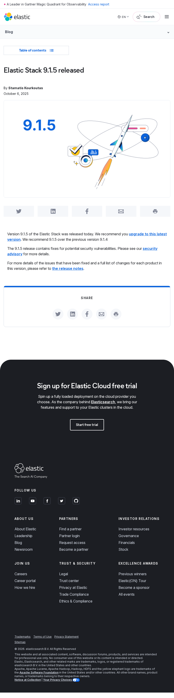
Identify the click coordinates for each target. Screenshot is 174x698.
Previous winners (132, 574)
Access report (98, 4)
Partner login (69, 535)
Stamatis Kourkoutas (25, 88)
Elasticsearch (103, 402)
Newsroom (23, 549)
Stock (123, 549)
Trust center (69, 580)
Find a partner (70, 529)
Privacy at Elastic (73, 587)
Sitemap (20, 642)
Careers (20, 574)
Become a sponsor (134, 587)
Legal (63, 574)
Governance (128, 535)
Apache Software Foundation (38, 672)
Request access (72, 542)
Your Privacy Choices (57, 679)
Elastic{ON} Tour (132, 580)
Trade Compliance (74, 594)
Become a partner (73, 549)
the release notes (67, 268)
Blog (18, 542)
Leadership (23, 535)
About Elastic (25, 529)
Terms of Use (42, 636)
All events (126, 594)
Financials (126, 542)
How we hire (24, 587)
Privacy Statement (66, 636)
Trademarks (22, 636)
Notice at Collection (27, 679)
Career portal (25, 580)
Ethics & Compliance (75, 601)
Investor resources (133, 529)
